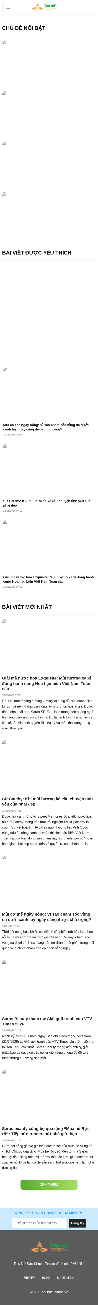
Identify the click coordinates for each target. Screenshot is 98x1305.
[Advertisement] (49, 313)
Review (29, 1277)
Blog (46, 1277)
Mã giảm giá (65, 1277)
